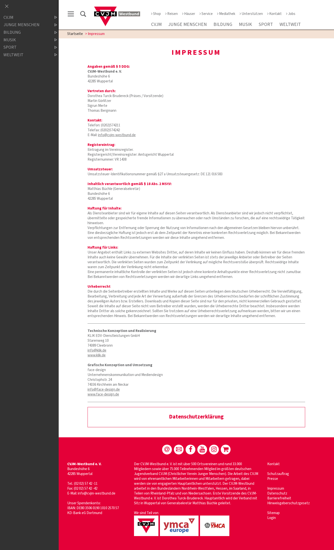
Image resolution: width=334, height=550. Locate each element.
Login (271, 517)
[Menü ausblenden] (7, 7)
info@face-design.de (104, 389)
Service (207, 13)
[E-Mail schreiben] (167, 449)
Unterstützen (252, 13)
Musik (245, 24)
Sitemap (273, 513)
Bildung (222, 24)
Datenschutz (277, 493)
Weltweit (290, 24)
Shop (157, 13)
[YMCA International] (215, 536)
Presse (272, 478)
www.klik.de (97, 355)
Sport (266, 24)
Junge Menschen (187, 24)
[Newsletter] (179, 449)
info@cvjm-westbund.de (117, 135)
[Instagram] (214, 449)
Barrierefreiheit (279, 498)
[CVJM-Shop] (226, 449)
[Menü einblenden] (71, 15)
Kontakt (275, 13)
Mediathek (227, 13)
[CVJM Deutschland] (147, 536)
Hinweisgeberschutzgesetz (288, 503)
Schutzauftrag (278, 473)
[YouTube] (202, 449)
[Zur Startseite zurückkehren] (117, 8)
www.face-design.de (103, 394)
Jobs (291, 13)
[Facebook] (190, 449)
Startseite (75, 33)
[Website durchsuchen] (83, 15)
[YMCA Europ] (180, 536)
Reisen (172, 13)
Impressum (275, 488)
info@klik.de (97, 350)
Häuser (189, 13)
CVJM (156, 24)
